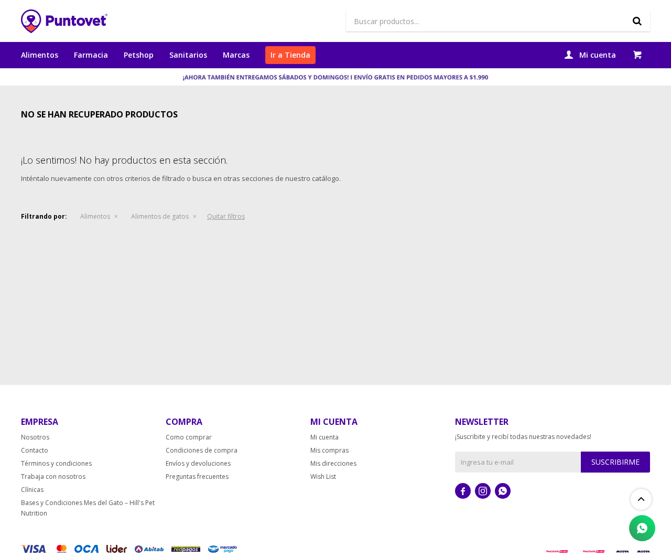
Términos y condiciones (56, 463)
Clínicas (32, 489)
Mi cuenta (324, 437)
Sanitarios (188, 55)
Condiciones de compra (201, 450)
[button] (637, 20)
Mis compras (329, 450)
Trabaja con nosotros (53, 476)
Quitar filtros (226, 216)
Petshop (139, 55)
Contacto (34, 450)
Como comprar (189, 437)
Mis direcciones (333, 463)
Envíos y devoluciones (198, 463)
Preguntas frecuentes (197, 476)
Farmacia (91, 55)
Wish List (323, 476)
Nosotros (35, 437)
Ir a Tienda (290, 55)
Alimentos (39, 55)
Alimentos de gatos (160, 216)
